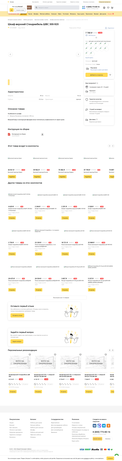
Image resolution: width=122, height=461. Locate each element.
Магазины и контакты (88, 2)
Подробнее (12, 176)
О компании (76, 422)
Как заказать (35, 2)
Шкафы (32, 430)
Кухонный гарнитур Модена (65, 172)
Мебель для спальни (36, 427)
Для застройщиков (57, 430)
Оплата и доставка (47, 2)
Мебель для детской (36, 432)
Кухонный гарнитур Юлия (91, 172)
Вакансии (54, 432)
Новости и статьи (74, 2)
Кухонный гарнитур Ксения (40, 172)
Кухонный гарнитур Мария (15, 172)
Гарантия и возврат (61, 2)
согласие (86, 458)
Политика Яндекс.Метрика (80, 438)
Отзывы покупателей (78, 427)
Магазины (107, 438)
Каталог (12, 425)
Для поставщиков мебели (59, 425)
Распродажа (13, 14)
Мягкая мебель (35, 425)
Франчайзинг (55, 422)
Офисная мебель (35, 434)
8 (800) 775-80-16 (93, 7)
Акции (110, 14)
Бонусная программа (104, 2)
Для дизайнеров (56, 427)
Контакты (12, 437)
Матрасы (33, 437)
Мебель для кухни (36, 422)
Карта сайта (75, 441)
